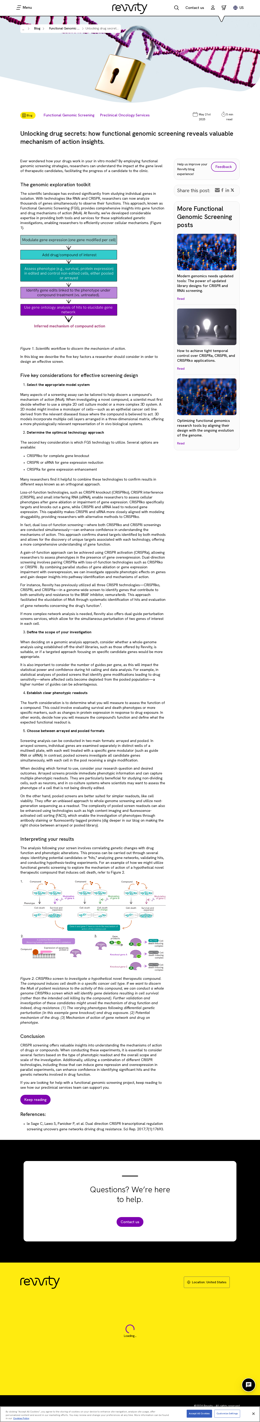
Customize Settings (227, 1413)
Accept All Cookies (199, 1413)
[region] (130, 1414)
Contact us (194, 7)
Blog (37, 28)
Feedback (224, 166)
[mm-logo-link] (130, 8)
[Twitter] (232, 190)
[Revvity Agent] (248, 1384)
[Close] (253, 1413)
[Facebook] (222, 190)
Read (181, 298)
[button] (213, 8)
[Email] (217, 190)
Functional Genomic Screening (69, 115)
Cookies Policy (21, 1418)
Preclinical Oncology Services (125, 115)
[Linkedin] (227, 190)
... (23, 29)
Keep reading (35, 1099)
